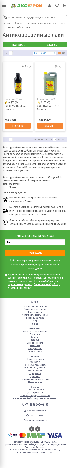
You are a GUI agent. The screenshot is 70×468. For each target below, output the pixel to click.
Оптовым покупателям (35, 367)
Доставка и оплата (35, 359)
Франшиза (35, 345)
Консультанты (35, 348)
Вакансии (35, 340)
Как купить (35, 356)
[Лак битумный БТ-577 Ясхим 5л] (50, 84)
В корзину (17, 126)
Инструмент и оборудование (35, 315)
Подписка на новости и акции (35, 379)
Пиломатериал (35, 312)
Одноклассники (37, 429)
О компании (35, 328)
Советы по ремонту (35, 389)
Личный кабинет (49, 5)
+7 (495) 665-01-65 (36, 404)
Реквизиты (35, 334)
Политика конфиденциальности (35, 395)
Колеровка (35, 362)
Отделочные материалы (35, 309)
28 (55, 139)
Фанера (35, 320)
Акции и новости (35, 343)
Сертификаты (35, 373)
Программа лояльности (35, 365)
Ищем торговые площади (35, 331)
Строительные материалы (35, 306)
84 (63, 139)
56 (59, 139)
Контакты (35, 337)
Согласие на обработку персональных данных (35, 398)
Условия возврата (35, 370)
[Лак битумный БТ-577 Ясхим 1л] (18, 84)
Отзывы (35, 387)
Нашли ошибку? (36, 415)
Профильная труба (35, 317)
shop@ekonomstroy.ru (36, 410)
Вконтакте (31, 429)
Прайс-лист (35, 376)
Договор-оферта (35, 392)
